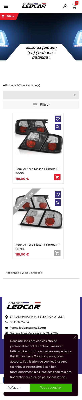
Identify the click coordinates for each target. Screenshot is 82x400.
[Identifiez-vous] (65, 7)
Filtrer (44, 104)
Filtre (8, 16)
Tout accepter (51, 387)
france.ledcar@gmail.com (28, 327)
